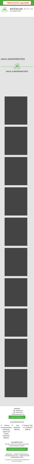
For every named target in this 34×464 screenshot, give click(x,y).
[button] (17, 14)
